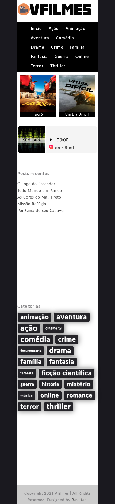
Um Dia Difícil (77, 114)
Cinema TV (53, 328)
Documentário (30, 350)
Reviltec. (80, 500)
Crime (57, 47)
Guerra (62, 57)
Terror (37, 66)
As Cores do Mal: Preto (39, 197)
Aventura (40, 38)
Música (26, 395)
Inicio (36, 29)
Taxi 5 (38, 114)
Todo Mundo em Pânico (39, 191)
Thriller (58, 66)
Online (82, 57)
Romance (79, 395)
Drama (37, 47)
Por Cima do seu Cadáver (41, 211)
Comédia (65, 38)
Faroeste (26, 373)
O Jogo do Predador (36, 184)
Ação (54, 29)
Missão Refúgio (31, 204)
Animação (76, 29)
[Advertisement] (57, 264)
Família (77, 47)
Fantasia (39, 57)
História (50, 384)
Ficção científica (66, 373)
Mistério (79, 384)
